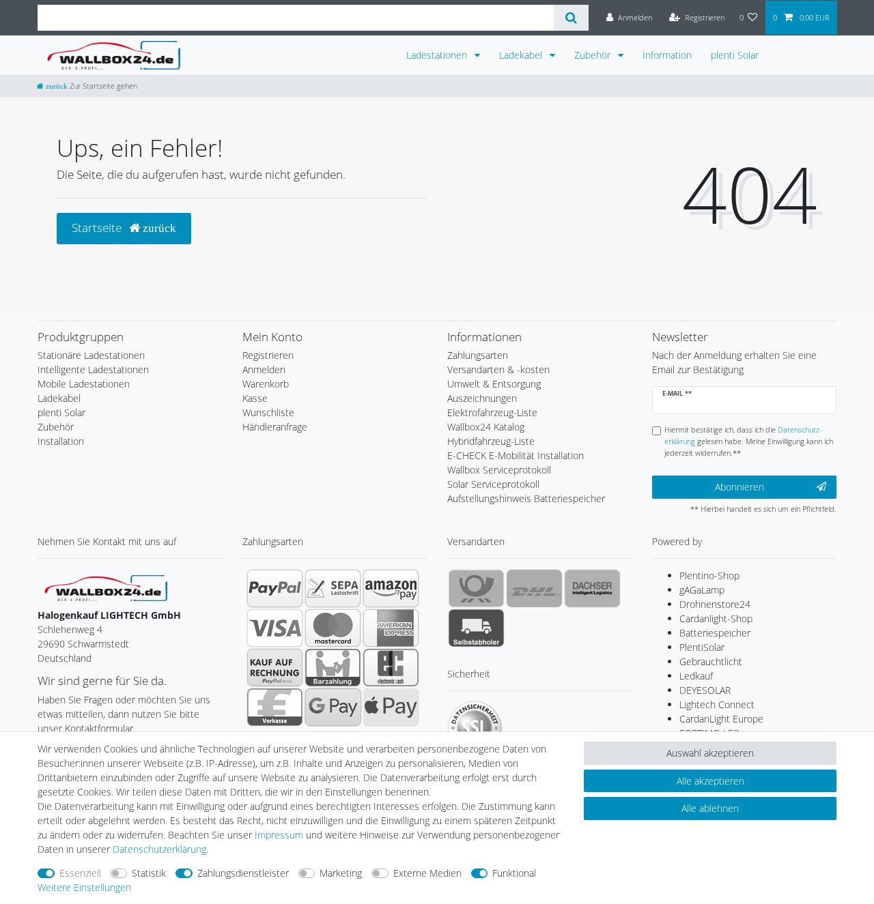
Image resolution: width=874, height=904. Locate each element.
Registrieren (268, 355)
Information (667, 54)
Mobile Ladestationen (84, 383)
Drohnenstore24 (714, 604)
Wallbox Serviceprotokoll (499, 469)
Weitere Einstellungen (84, 887)
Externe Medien (427, 872)
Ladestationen (438, 54)
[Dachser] (592, 588)
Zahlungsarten (477, 355)
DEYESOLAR (705, 690)
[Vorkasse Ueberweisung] (275, 707)
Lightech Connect (717, 704)
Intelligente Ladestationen (93, 369)
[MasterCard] (333, 627)
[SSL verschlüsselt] (474, 728)
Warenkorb (265, 383)
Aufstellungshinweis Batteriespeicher (526, 498)
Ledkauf (696, 675)
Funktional (514, 872)
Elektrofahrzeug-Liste (492, 412)
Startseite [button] (98, 227)
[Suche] (571, 18)
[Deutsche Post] (476, 588)
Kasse (255, 398)
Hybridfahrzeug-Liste (491, 441)
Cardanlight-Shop (715, 618)
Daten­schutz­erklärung (159, 849)
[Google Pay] (333, 707)
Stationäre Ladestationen (91, 355)
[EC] (391, 667)
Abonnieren (739, 486)
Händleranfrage (274, 426)
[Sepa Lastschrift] (333, 588)
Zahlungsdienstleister (243, 872)
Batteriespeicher (714, 632)
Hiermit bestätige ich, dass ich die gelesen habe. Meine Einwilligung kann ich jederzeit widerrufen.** (748, 441)
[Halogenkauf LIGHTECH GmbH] (106, 587)
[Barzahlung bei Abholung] (333, 667)
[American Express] (391, 627)
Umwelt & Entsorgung (494, 383)
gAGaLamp (701, 589)
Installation (61, 441)
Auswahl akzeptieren (710, 752)
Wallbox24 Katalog (485, 426)
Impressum (279, 834)
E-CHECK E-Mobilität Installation (515, 455)
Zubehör (593, 54)
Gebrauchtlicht (710, 661)
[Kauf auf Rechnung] (275, 667)
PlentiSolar (701, 647)
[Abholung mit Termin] (476, 627)
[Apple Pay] (391, 707)
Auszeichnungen (482, 398)
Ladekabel (522, 54)
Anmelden (263, 369)
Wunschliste (268, 412)
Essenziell (80, 872)
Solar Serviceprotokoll (493, 484)
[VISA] (275, 627)
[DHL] (534, 588)
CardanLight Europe (721, 718)
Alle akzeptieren (710, 780)
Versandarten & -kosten (498, 369)
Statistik (149, 872)
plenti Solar (735, 54)
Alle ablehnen (710, 808)
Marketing (341, 872)
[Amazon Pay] (391, 588)
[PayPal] (275, 588)
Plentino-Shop (709, 575)
